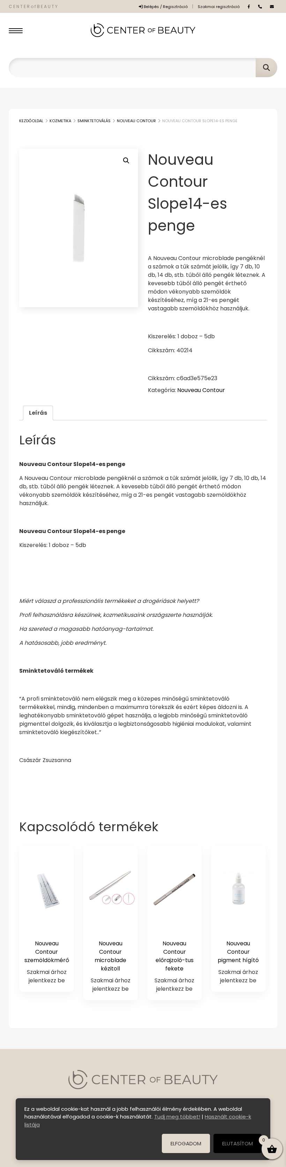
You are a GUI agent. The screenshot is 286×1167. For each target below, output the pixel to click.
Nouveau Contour (136, 121)
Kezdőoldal (31, 121)
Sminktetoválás (94, 121)
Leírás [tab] (38, 413)
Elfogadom (186, 1143)
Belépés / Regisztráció (165, 6)
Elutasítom (237, 1143)
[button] (126, 160)
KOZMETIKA (60, 121)
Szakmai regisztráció (219, 6)
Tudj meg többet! (177, 1116)
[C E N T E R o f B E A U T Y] (143, 30)
